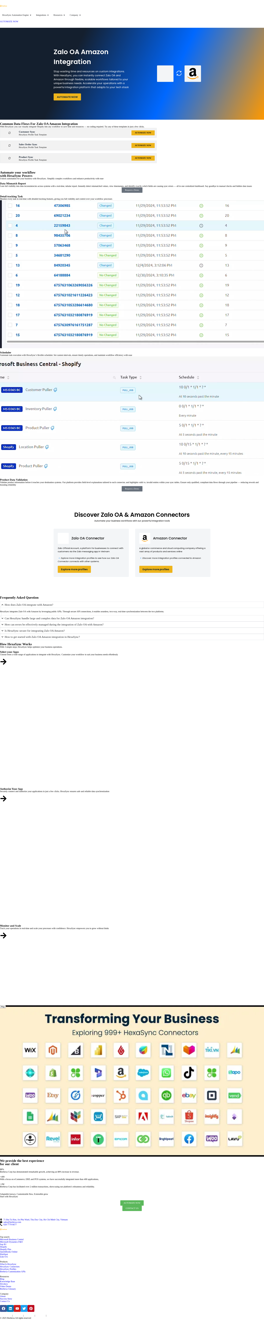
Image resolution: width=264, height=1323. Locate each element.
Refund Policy (51, 1316)
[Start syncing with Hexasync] (3, 661)
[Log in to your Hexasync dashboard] (3, 798)
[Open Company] (80, 15)
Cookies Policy (29, 1316)
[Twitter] (24, 1308)
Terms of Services (6, 1316)
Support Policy (40, 1316)
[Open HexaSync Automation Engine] (30, 15)
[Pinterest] (31, 1308)
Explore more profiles (74, 569)
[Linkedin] (10, 1308)
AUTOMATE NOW (67, 97)
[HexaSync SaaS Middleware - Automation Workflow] (3, 5)
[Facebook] (3, 1308)
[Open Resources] (64, 15)
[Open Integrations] (48, 15)
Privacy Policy (18, 1316)
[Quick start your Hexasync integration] (3, 935)
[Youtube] (17, 1308)
